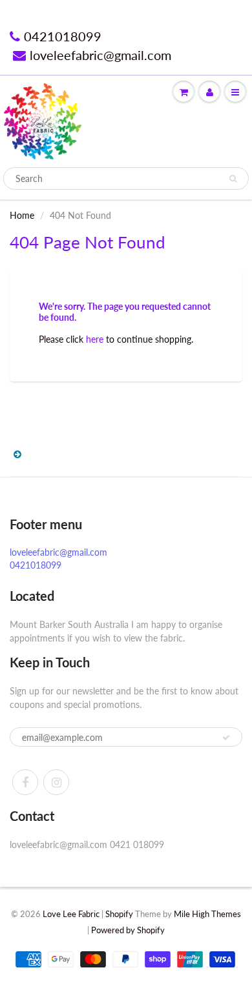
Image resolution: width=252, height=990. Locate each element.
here (94, 339)
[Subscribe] (226, 737)
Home (22, 215)
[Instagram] (56, 782)
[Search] (233, 178)
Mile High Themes (207, 914)
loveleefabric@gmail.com (100, 55)
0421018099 (62, 36)
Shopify (119, 914)
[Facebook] (25, 782)
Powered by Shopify (128, 930)
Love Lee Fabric (71, 914)
